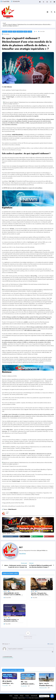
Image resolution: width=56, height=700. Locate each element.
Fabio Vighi (11, 181)
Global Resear (11, 509)
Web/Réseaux (42, 695)
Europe (10, 31)
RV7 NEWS (27, 697)
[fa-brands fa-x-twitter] (43, 2)
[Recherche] (51, 12)
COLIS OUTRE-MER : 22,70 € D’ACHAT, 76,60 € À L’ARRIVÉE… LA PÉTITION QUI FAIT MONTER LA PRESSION (13, 594)
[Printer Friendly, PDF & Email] (8, 534)
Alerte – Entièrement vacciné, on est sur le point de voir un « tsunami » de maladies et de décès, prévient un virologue (15, 566)
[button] (52, 696)
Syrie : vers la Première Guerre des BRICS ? (46, 684)
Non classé (5, 676)
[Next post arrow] (53, 565)
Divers (10, 695)
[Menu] (47, 12)
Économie (5, 31)
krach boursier (30, 242)
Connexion (51, 644)
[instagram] (51, 2)
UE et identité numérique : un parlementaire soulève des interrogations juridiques (11, 620)
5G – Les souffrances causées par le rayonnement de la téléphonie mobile (27, 683)
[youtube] (54, 2)
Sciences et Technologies (27, 676)
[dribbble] (47, 2)
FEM (14, 31)
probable (26, 322)
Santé (25, 31)
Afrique (21, 695)
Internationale (19, 31)
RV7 (36, 31)
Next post (31, 563)
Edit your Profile (41, 550)
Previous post (24, 563)
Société (29, 31)
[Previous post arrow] (2, 565)
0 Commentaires (6, 34)
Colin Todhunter (8, 87)
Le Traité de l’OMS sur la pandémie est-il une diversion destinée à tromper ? (40, 566)
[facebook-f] (40, 2)
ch (15, 509)
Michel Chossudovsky (17, 134)
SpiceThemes (41, 697)
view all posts (22, 553)
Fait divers (9, 674)
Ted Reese (12, 228)
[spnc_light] (54, 12)
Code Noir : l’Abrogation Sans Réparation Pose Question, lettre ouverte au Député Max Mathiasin (39, 594)
